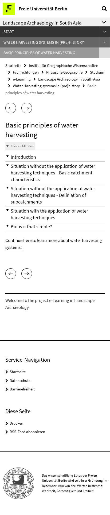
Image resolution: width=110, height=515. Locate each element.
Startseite (13, 65)
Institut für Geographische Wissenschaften (63, 65)
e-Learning (22, 79)
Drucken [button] (16, 423)
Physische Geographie (64, 72)
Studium (97, 72)
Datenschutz (20, 380)
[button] (10, 108)
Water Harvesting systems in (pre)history (43, 42)
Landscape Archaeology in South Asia (69, 79)
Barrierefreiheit (22, 389)
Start (8, 31)
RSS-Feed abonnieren (27, 431)
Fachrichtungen (26, 72)
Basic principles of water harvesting (39, 52)
